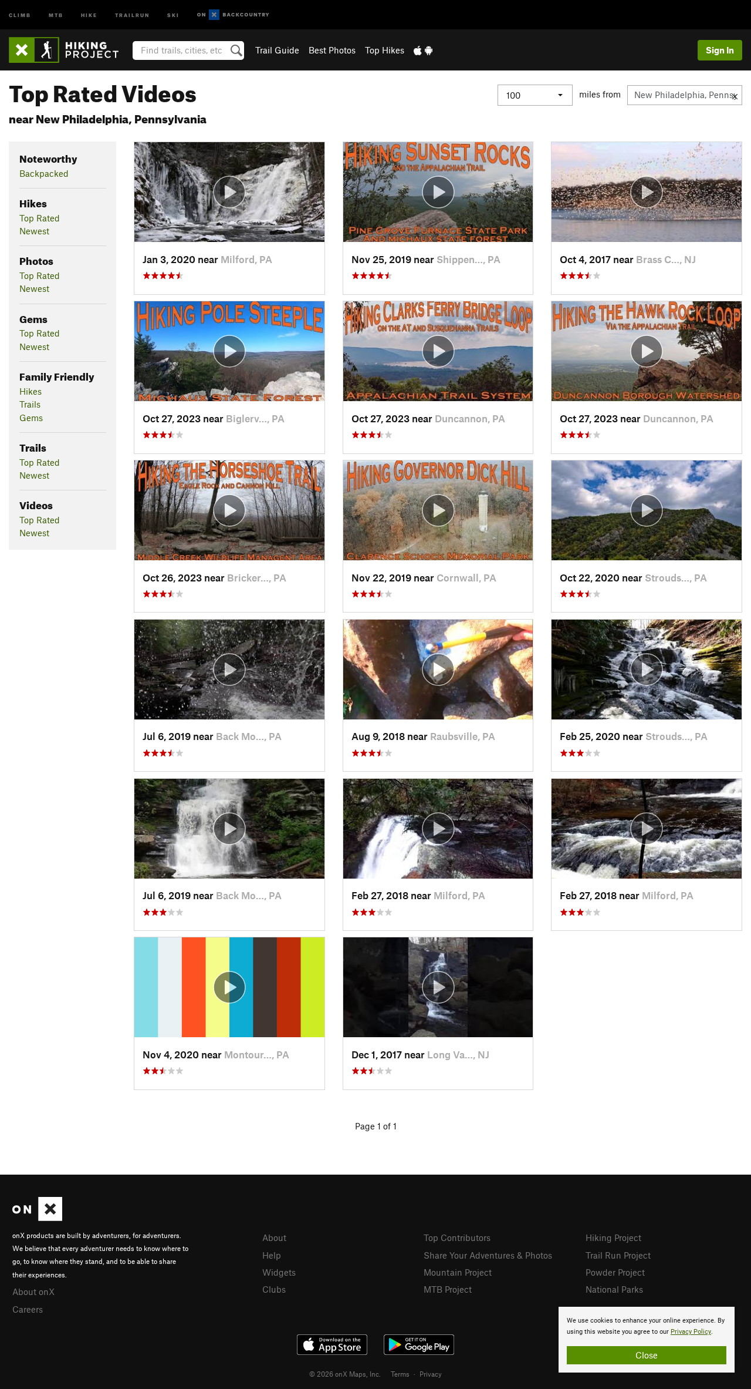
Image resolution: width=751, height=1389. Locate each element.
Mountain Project (458, 1272)
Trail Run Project (618, 1255)
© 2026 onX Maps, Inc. (345, 1374)
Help (271, 1255)
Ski (173, 14)
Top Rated (39, 218)
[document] (646, 1339)
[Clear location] (735, 95)
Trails (29, 404)
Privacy (431, 1374)
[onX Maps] (37, 1217)
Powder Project (615, 1272)
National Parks (614, 1289)
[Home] (69, 50)
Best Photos (332, 50)
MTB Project (448, 1289)
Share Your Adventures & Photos (488, 1255)
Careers (27, 1309)
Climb (20, 14)
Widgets (279, 1272)
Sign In (720, 50)
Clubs (274, 1289)
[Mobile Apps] (423, 50)
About (274, 1237)
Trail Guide (277, 50)
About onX (33, 1291)
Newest (34, 231)
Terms (400, 1374)
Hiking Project (613, 1237)
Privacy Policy (691, 1332)
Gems (31, 417)
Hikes (30, 391)
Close (646, 1355)
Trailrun (132, 14)
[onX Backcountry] (233, 15)
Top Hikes (384, 50)
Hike (89, 14)
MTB (56, 14)
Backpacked (44, 173)
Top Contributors (457, 1237)
